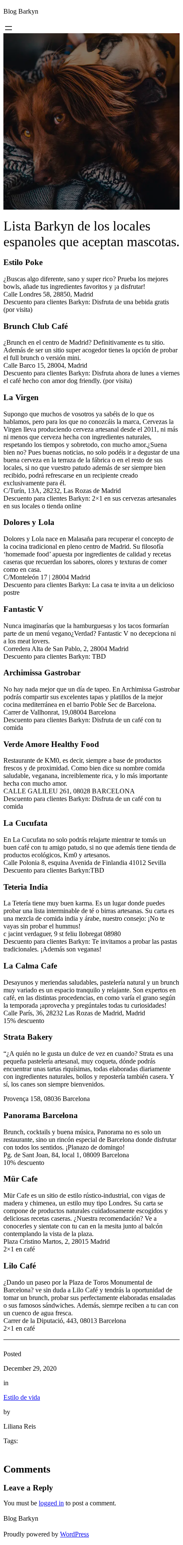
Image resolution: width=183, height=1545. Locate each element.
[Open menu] (8, 28)
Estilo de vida (21, 1397)
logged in (51, 1503)
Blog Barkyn (20, 11)
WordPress (74, 1534)
